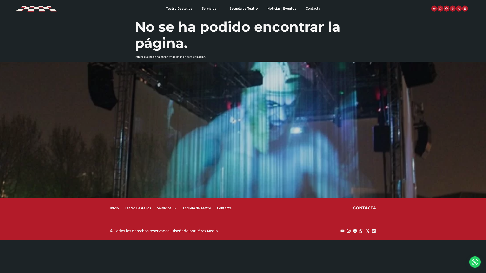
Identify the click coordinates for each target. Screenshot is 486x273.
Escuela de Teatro (244, 8)
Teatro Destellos (179, 8)
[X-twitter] (459, 8)
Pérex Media (207, 230)
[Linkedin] (465, 8)
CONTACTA (364, 208)
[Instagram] (440, 8)
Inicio (114, 208)
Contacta (313, 8)
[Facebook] (446, 8)
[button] (475, 262)
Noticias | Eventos (281, 8)
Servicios (209, 8)
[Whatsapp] (453, 8)
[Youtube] (434, 8)
